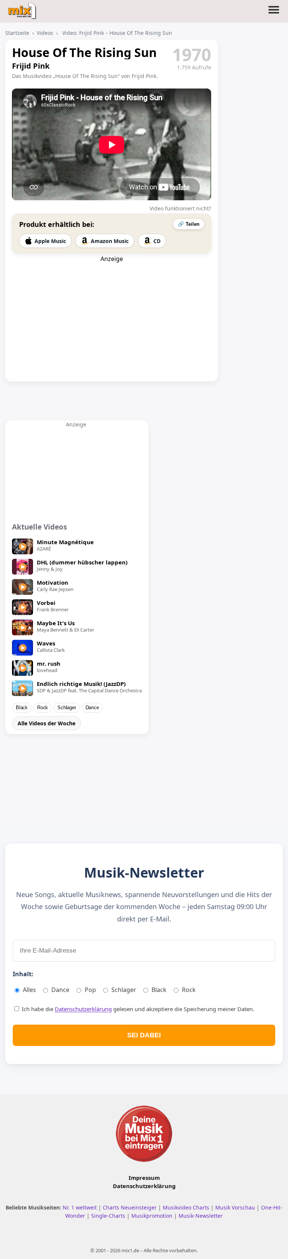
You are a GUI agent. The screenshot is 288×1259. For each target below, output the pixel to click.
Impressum (144, 1177)
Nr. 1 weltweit (80, 1207)
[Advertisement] (112, 310)
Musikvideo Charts (187, 1207)
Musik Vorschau (235, 1207)
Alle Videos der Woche (46, 723)
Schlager (66, 707)
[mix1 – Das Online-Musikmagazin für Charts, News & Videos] (23, 8)
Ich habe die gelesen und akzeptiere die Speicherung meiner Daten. (137, 1009)
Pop (90, 990)
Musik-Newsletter (200, 1215)
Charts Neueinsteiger (130, 1207)
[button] (273, 14)
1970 (191, 54)
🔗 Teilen (189, 224)
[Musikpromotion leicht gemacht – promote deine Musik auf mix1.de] (144, 1133)
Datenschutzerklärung (83, 1009)
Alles (29, 990)
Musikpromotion (152, 1215)
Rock (42, 707)
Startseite (17, 32)
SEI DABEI (144, 1035)
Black (22, 707)
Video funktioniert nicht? (180, 208)
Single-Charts (109, 1215)
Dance (92, 707)
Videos (45, 32)
